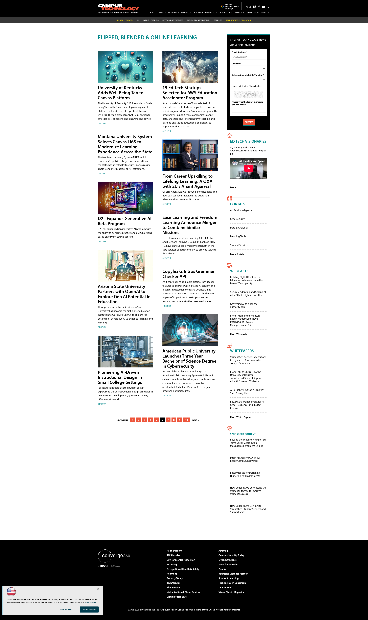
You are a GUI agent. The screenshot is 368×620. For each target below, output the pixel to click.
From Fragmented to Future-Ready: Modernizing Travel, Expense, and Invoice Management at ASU (245, 320)
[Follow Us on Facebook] (259, 6)
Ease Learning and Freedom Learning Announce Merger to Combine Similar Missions (189, 224)
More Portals (237, 254)
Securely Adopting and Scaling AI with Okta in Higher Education (248, 293)
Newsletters (253, 12)
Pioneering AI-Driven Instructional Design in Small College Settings (120, 377)
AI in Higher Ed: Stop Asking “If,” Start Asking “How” (246, 391)
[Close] (98, 589)
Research (198, 12)
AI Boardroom (174, 550)
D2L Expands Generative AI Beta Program (124, 220)
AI (138, 20)
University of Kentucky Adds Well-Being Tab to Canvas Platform (120, 92)
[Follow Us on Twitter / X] (250, 7)
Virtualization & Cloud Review (183, 592)
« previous (122, 420)
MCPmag (172, 564)
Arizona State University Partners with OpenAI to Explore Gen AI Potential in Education (124, 293)
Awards (184, 12)
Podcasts (209, 12)
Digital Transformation (198, 20)
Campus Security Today (231, 555)
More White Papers (240, 417)
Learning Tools (238, 236)
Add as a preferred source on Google (232, 6)
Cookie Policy (184, 609)
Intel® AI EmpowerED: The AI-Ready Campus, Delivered (245, 459)
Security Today (175, 578)
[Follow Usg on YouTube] (263, 6)
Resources (225, 12)
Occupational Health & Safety (183, 569)
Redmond (172, 573)
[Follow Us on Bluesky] (254, 6)
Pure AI (222, 569)
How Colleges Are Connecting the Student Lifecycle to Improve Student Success (248, 490)
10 (186, 420)
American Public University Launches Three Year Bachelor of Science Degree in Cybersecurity (189, 358)
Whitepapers (242, 350)
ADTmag (223, 550)
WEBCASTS (239, 270)
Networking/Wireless (172, 20)
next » (195, 420)
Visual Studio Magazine (231, 592)
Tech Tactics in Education (232, 582)
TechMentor (173, 582)
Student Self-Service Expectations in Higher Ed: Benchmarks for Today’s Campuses (248, 360)
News (152, 12)
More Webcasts (238, 334)
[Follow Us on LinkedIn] (246, 6)
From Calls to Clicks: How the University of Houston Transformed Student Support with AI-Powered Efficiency (246, 376)
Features (161, 12)
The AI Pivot (173, 587)
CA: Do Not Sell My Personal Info (224, 609)
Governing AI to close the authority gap (243, 305)
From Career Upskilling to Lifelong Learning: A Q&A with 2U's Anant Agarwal (187, 181)
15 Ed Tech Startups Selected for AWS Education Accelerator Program (189, 92)
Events (238, 12)
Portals (237, 203)
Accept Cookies (89, 609)
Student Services (239, 245)
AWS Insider (173, 555)
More (264, 12)
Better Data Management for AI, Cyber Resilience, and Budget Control (247, 404)
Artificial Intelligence (241, 210)
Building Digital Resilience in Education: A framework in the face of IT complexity (246, 280)
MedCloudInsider (228, 564)
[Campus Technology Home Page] (118, 8)
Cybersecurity (237, 218)
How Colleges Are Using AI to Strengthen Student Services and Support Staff (248, 509)
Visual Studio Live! (177, 596)
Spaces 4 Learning (228, 578)
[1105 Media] (115, 581)
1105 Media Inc (147, 609)
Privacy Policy (255, 86)
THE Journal (225, 587)
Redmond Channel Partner (233, 573)
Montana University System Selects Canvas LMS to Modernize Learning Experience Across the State (125, 143)
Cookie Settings (65, 609)
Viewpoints (173, 12)
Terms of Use (201, 609)
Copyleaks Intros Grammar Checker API (188, 273)
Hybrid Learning (151, 20)
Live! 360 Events (227, 559)
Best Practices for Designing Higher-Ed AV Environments (245, 474)
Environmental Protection (181, 559)
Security (218, 20)
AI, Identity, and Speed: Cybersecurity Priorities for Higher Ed (248, 150)
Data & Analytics (239, 227)
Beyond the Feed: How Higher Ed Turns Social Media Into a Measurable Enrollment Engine (248, 442)
